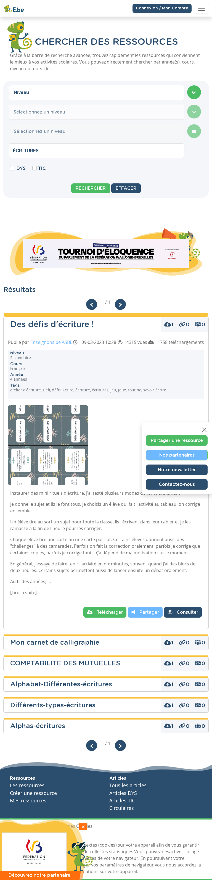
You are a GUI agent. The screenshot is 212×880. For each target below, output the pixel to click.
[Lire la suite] (23, 592)
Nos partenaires (177, 455)
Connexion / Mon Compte (162, 8)
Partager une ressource (177, 440)
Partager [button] (148, 612)
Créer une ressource (33, 793)
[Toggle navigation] (201, 8)
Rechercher (91, 188)
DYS (21, 168)
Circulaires (121, 808)
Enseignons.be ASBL (51, 342)
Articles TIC (122, 800)
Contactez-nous (177, 484)
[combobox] (96, 92)
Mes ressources (28, 800)
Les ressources (27, 785)
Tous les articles (128, 785)
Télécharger (109, 612)
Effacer (126, 188)
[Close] (204, 429)
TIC (42, 168)
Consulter (186, 612)
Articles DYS (123, 793)
